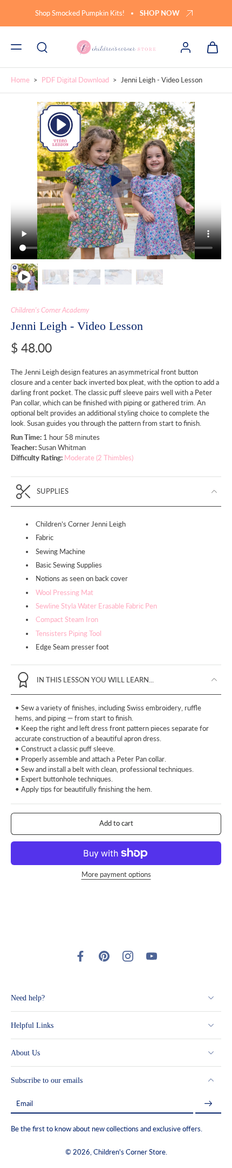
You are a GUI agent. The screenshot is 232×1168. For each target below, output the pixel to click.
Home (20, 80)
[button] (16, 47)
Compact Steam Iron (67, 620)
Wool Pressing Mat (64, 593)
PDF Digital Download (75, 80)
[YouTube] (151, 956)
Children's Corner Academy (50, 310)
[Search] (42, 47)
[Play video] (116, 180)
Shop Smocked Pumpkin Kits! (80, 13)
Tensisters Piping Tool (68, 634)
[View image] (24, 277)
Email (24, 1104)
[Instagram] (128, 956)
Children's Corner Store (129, 1153)
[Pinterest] (104, 956)
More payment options (116, 875)
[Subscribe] (208, 1104)
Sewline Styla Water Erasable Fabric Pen (96, 606)
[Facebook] (80, 956)
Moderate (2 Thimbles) (98, 458)
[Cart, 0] (209, 47)
